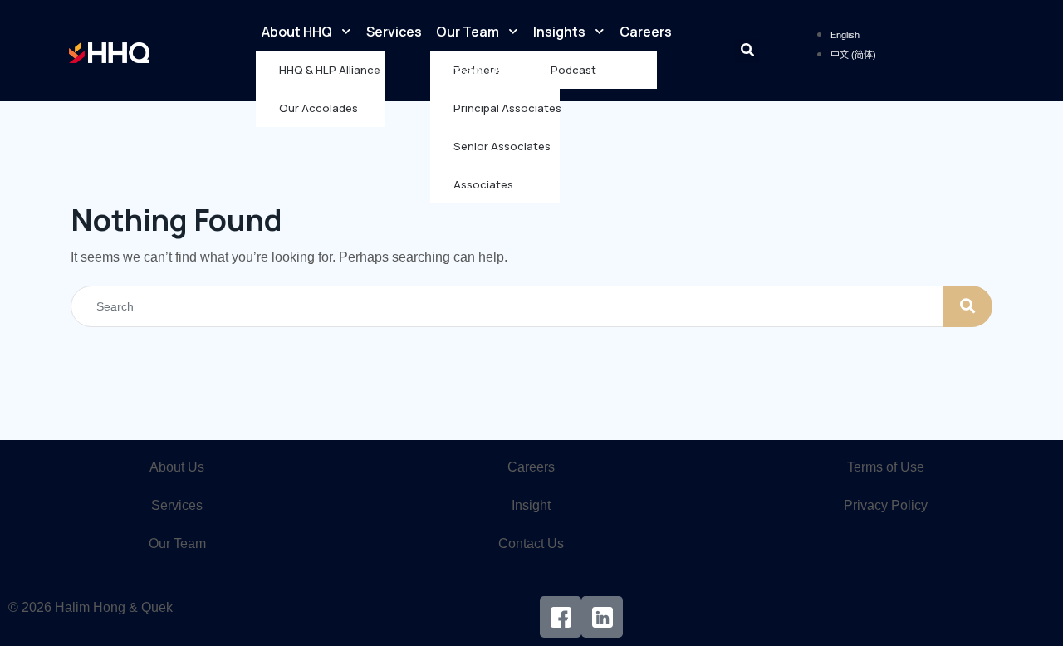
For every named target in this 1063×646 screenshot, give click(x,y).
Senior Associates (502, 146)
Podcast (573, 69)
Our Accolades (318, 107)
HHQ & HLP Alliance (329, 69)
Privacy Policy (886, 505)
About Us (176, 467)
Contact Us (468, 70)
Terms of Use (885, 467)
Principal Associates (506, 107)
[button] (747, 51)
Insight (531, 505)
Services (394, 31)
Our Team (467, 31)
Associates (483, 184)
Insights (559, 31)
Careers (646, 31)
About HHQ (297, 31)
